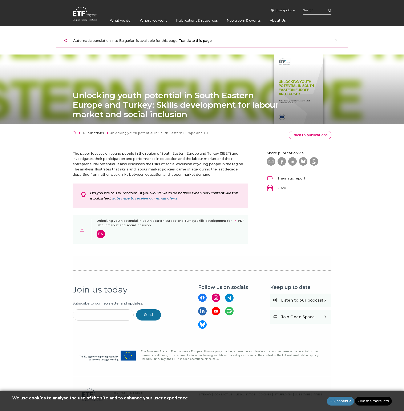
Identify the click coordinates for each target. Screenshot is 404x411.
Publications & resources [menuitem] (197, 21)
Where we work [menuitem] (153, 21)
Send (148, 315)
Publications (93, 133)
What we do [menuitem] (120, 21)
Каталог (75, 133)
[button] (271, 161)
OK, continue (340, 401)
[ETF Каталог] (89, 16)
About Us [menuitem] (278, 21)
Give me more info (373, 401)
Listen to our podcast (302, 300)
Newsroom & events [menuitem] (243, 21)
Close (336, 40)
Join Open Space (298, 317)
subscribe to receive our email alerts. (145, 198)
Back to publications (310, 135)
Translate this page (195, 41)
